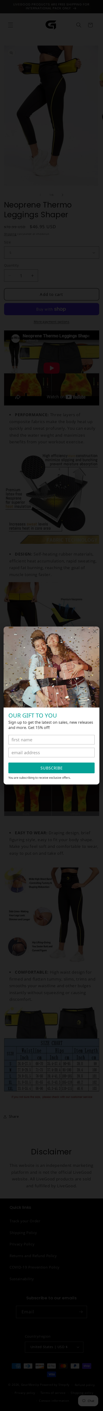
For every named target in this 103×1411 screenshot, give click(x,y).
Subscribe (51, 768)
